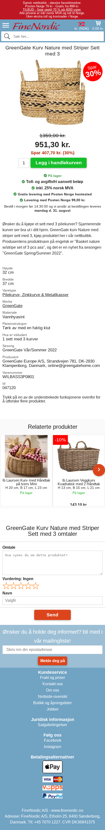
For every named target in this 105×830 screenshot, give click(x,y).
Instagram (52, 747)
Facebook (52, 740)
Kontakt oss (52, 684)
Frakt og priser (52, 677)
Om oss (52, 690)
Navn (7, 593)
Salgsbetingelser (52, 725)
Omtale (8, 547)
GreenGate (12, 305)
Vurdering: (17, 579)
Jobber (53, 709)
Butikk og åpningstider (52, 703)
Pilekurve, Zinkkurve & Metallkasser (35, 294)
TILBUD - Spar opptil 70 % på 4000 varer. (52, 9)
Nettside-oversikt (52, 696)
